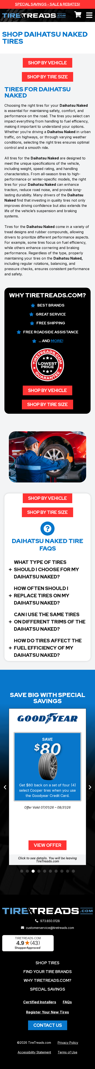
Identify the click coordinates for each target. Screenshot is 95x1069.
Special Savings (47, 989)
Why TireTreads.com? (47, 980)
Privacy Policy (68, 1042)
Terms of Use (67, 1052)
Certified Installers (39, 1002)
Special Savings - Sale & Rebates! (47, 4)
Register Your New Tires (47, 1012)
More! (57, 340)
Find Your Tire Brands (47, 971)
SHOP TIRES (47, 962)
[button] (5, 787)
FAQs (67, 1002)
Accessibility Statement (34, 1052)
